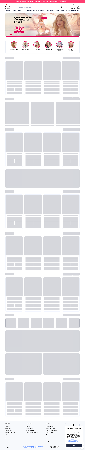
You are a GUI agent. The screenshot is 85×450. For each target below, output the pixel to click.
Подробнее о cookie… (70, 439)
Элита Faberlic (8, 430)
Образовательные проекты (11, 434)
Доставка (48, 434)
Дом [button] (47, 10)
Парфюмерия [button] (28, 10)
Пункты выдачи (49, 439)
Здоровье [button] (41, 10)
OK (74, 445)
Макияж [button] (20, 10)
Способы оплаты (50, 432)
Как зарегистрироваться (51, 430)
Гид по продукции (30, 430)
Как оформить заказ (50, 428)
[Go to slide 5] (72, 289)
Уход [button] (14, 10)
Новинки (8, 10)
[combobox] (35, 7)
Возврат (48, 436)
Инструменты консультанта (32, 432)
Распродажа (75, 10)
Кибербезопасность (50, 441)
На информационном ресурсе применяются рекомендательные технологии (33, 447)
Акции (68, 10)
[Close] (69, 1)
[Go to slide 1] (32, 289)
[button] (42, 1)
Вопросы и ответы (50, 426)
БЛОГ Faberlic (8, 428)
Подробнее (63, 1)
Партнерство (28, 436)
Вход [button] (73, 4)
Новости (28, 426)
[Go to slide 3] (33, 289)
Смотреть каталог (30, 428)
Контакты (7, 438)
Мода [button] (35, 10)
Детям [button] (52, 10)
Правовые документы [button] (10, 436)
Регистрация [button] (77, 4)
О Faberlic (7, 426)
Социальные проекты (10, 432)
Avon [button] (62, 10)
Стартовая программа (31, 434)
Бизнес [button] (58, 10)
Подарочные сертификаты (56, 447)
